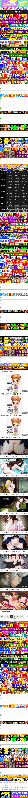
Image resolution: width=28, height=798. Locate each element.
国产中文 (9, 208)
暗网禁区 (9, 205)
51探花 (24, 196)
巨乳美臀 (24, 178)
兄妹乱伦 (17, 208)
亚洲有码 (9, 175)
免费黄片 (24, 202)
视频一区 (3, 173)
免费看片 (3, 209)
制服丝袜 (17, 181)
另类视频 (24, 181)
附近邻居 (9, 184)
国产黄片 (9, 202)
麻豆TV (17, 196)
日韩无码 (24, 211)
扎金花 (17, 193)
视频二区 (3, 179)
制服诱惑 (24, 205)
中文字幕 (17, 178)
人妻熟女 (9, 181)
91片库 (10, 199)
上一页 (7, 616)
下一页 (21, 616)
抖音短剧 (9, 196)
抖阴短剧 (17, 211)
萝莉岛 (24, 199)
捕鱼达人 (9, 190)
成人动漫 (24, 175)
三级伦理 (9, 178)
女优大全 (17, 199)
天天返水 (24, 193)
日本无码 (24, 172)
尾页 (15, 618)
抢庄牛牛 (17, 190)
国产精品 (9, 172)
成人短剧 (24, 208)
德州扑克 (24, 190)
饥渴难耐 (17, 184)
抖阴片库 (3, 203)
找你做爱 (24, 184)
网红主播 (17, 172)
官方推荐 (3, 191)
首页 (2, 616)
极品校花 (9, 211)
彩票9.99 (9, 193)
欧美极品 (17, 175)
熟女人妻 (17, 202)
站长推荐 (3, 185)
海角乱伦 (17, 205)
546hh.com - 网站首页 (13, 12)
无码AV (3, 197)
